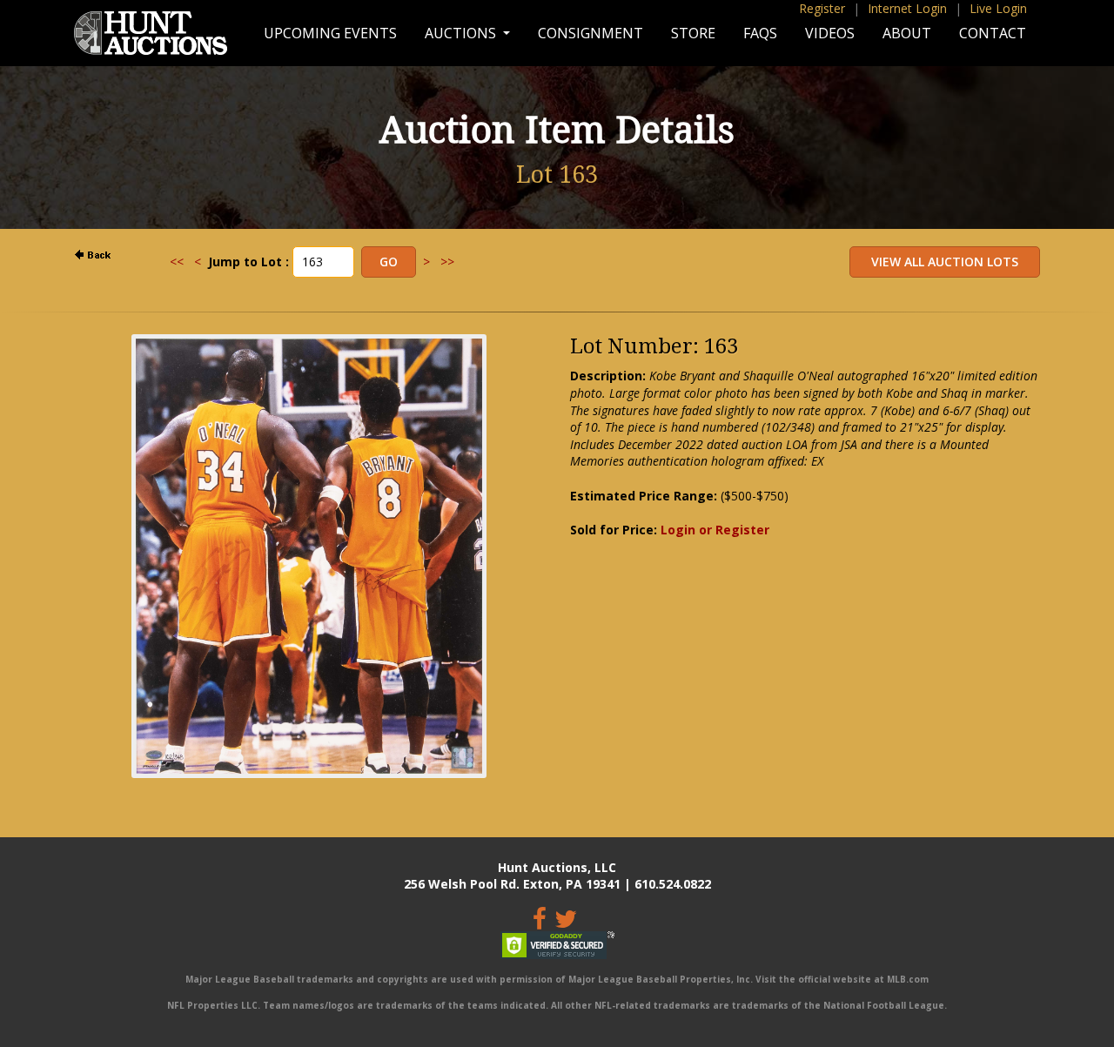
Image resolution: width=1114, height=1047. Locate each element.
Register (822, 8)
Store (693, 33)
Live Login (998, 8)
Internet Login (907, 8)
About (906, 33)
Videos (830, 33)
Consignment (590, 33)
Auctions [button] (462, 33)
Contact (992, 33)
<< (177, 261)
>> (447, 261)
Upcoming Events (330, 33)
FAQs (760, 33)
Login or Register (715, 529)
